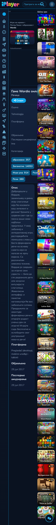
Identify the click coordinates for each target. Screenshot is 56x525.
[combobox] (34, 4)
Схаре (19, 100)
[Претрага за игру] (42, 4)
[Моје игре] (52, 4)
